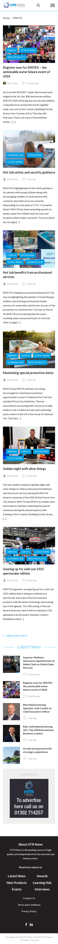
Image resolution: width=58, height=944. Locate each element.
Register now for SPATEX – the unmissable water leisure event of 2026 (26, 72)
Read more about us (30, 867)
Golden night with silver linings (24, 469)
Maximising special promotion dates (28, 373)
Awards (12, 355)
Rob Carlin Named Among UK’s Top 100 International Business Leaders (38, 730)
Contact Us (29, 898)
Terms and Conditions (29, 904)
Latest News (28, 50)
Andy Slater (13, 179)
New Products (16, 57)
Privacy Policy (29, 911)
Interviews (35, 155)
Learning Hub (15, 155)
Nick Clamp (12, 83)
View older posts (16, 635)
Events (12, 50)
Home (6, 17)
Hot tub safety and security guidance (29, 172)
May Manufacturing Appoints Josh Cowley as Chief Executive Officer (37, 708)
